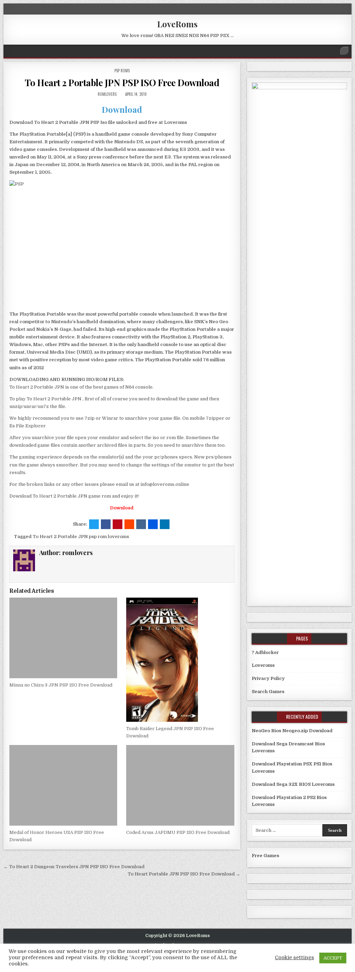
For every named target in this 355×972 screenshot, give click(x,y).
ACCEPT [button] (332, 958)
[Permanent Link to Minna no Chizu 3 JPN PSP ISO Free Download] (63, 638)
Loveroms (263, 665)
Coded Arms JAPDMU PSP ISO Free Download (178, 832)
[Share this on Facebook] (106, 524)
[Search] (344, 51)
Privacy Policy (268, 678)
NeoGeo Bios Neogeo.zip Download (292, 730)
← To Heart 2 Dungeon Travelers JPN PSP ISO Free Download (74, 866)
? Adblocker (265, 652)
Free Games (265, 855)
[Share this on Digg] (153, 524)
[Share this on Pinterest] (117, 524)
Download (122, 109)
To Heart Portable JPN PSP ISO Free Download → (184, 873)
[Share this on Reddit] (129, 524)
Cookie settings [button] (294, 958)
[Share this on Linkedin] (165, 524)
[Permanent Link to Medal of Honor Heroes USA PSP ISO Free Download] (63, 785)
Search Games (268, 691)
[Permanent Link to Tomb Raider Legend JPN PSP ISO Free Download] (180, 660)
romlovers (107, 94)
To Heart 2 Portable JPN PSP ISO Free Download (122, 82)
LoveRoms (177, 23)
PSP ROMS (122, 70)
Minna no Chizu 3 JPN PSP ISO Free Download (60, 685)
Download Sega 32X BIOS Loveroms (293, 784)
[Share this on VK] (141, 524)
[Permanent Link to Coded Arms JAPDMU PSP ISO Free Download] (180, 785)
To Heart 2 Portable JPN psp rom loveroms (81, 536)
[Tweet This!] (94, 524)
